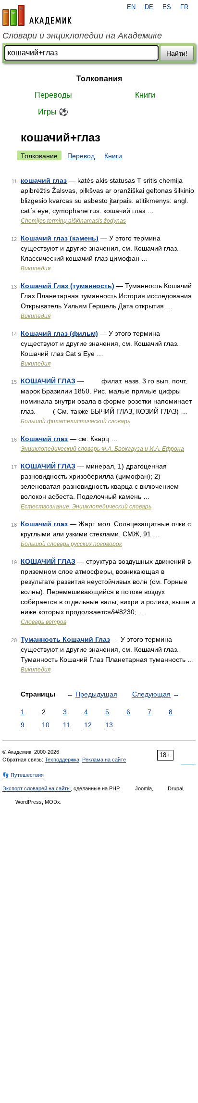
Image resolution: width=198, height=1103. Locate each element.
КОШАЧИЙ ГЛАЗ (48, 381)
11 (66, 725)
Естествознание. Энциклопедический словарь (86, 506)
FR (184, 7)
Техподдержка (62, 759)
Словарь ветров (43, 622)
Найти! (176, 53)
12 (88, 725)
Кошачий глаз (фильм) (59, 333)
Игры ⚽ (53, 112)
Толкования (99, 79)
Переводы (53, 95)
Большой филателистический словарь (75, 421)
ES (166, 7)
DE (149, 7)
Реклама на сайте (104, 759)
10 (46, 725)
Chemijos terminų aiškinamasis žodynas (73, 220)
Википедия (35, 268)
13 (109, 725)
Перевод (81, 156)
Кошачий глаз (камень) (60, 238)
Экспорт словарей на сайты (36, 788)
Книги (145, 95)
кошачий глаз (44, 180)
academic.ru (37, 15)
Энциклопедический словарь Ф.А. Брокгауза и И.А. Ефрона (102, 448)
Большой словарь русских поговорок (71, 544)
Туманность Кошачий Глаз (65, 639)
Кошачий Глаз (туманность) (67, 286)
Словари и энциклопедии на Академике (82, 35)
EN (131, 7)
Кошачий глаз (44, 439)
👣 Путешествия (23, 775)
